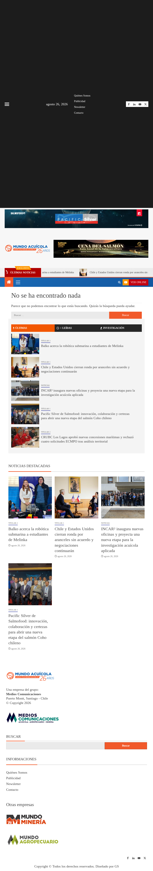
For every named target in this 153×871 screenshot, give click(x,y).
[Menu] (17, 282)
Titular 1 (45, 362)
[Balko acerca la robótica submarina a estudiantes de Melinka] (25, 344)
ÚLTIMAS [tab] (21, 328)
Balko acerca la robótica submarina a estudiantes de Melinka (82, 346)
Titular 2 (45, 341)
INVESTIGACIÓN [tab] (113, 328)
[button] (17, 282)
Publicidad (79, 101)
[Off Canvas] (7, 104)
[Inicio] (9, 282)
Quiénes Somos (82, 95)
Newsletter (79, 107)
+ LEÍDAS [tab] (66, 328)
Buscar (13, 736)
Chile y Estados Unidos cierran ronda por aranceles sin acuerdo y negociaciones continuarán (74, 539)
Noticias (45, 385)
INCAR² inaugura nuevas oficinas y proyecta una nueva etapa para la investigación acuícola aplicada (122, 539)
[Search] (119, 282)
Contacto (78, 112)
